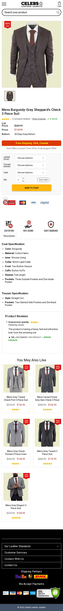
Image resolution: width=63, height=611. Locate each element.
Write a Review (39, 119)
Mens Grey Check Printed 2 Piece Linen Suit (15, 454)
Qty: (5, 180)
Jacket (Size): (7, 158)
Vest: (6, 172)
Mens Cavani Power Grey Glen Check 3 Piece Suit (47, 400)
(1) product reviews (21, 119)
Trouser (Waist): (7, 165)
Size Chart (43, 180)
